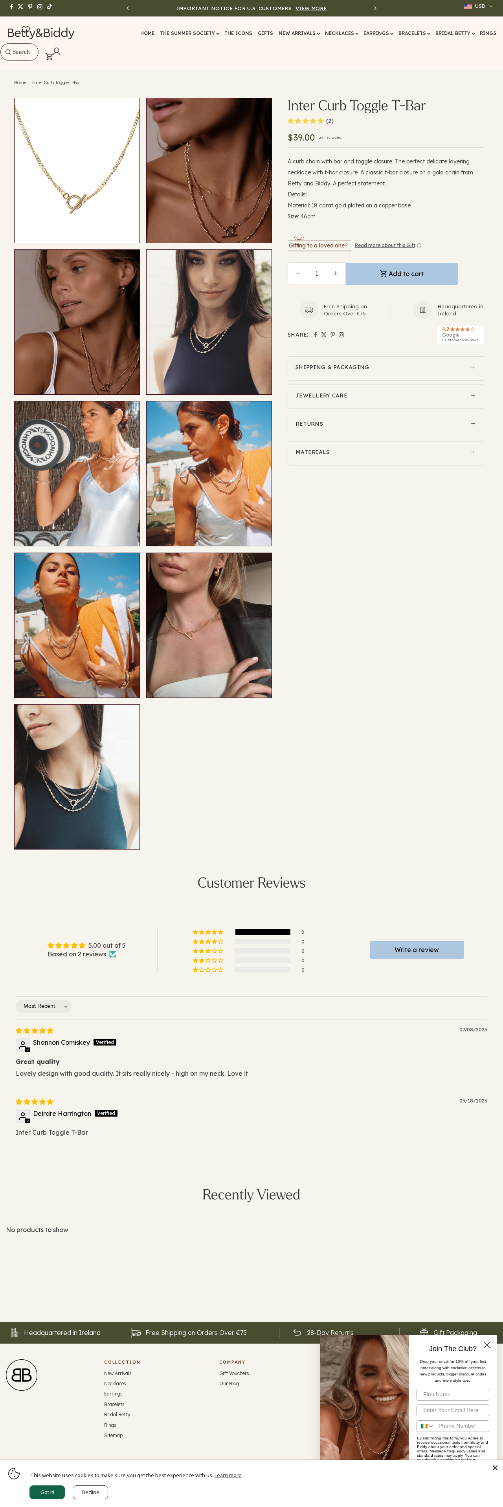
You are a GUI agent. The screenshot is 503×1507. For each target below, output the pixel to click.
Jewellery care (321, 395)
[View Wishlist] (26, 30)
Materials (313, 452)
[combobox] (19, 52)
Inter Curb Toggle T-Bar (56, 82)
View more (311, 8)
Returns (309, 423)
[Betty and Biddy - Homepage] (41, 33)
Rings (110, 1425)
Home (20, 82)
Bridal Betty (117, 1414)
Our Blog (229, 1383)
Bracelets (114, 1404)
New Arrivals (118, 1373)
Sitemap (113, 1435)
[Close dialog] (487, 1345)
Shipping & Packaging (332, 367)
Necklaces (115, 1383)
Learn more (228, 1475)
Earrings (113, 1394)
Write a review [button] (417, 950)
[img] (34, 1031)
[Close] (495, 1468)
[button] (189, 33)
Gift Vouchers (234, 1373)
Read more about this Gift (385, 245)
